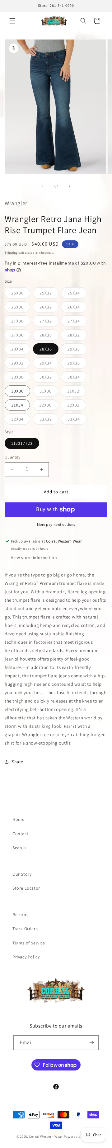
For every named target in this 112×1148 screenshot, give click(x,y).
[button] (12, 21)
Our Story (21, 874)
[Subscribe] (91, 1042)
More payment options (56, 524)
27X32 (49, 322)
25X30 (20, 294)
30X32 (49, 378)
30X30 (20, 378)
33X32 (49, 420)
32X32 (76, 406)
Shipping (11, 253)
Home (18, 819)
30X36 (17, 391)
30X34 (77, 378)
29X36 (77, 364)
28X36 (46, 349)
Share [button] (17, 762)
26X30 (20, 308)
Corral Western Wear (46, 1136)
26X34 (77, 308)
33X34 (77, 420)
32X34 (20, 420)
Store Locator (26, 888)
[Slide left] (42, 186)
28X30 (49, 336)
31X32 (76, 392)
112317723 (22, 443)
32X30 (48, 406)
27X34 (77, 322)
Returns (20, 914)
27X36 (20, 336)
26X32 (49, 308)
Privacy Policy (26, 957)
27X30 (20, 322)
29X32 (20, 364)
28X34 (20, 350)
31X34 (17, 405)
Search (19, 847)
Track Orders (25, 928)
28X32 (77, 336)
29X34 (49, 364)
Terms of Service (28, 943)
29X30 (77, 350)
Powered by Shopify (80, 1136)
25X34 (77, 294)
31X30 (49, 392)
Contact (20, 833)
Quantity (12, 457)
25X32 (49, 294)
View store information (34, 557)
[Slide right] (70, 186)
